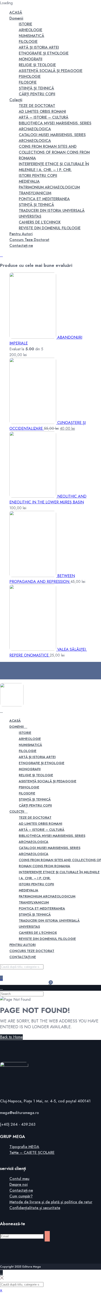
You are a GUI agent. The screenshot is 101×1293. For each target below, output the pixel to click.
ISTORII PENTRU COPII (38, 175)
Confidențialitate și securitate (34, 1207)
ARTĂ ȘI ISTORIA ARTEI (39, 47)
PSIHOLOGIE (30, 76)
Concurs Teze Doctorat (29, 239)
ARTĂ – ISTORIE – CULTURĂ (43, 117)
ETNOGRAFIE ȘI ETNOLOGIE (44, 53)
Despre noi (18, 1184)
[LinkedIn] (10, 676)
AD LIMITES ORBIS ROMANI (42, 111)
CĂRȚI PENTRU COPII (37, 94)
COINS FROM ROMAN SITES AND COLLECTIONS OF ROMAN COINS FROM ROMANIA (54, 152)
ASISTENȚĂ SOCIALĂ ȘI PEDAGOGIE (50, 70)
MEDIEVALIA (29, 181)
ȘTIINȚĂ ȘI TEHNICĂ (36, 88)
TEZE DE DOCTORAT (37, 105)
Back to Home (11, 1037)
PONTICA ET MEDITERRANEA (44, 199)
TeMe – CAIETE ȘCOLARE (31, 1152)
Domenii (16, 18)
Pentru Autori (21, 234)
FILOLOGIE (28, 41)
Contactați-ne (21, 245)
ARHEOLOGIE (30, 30)
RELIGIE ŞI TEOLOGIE (37, 65)
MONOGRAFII (30, 59)
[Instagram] (10, 670)
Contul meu (19, 1178)
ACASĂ (15, 12)
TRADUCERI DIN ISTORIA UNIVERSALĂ (52, 210)
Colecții (15, 100)
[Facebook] (10, 664)
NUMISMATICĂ (31, 35)
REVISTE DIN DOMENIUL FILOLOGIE (50, 228)
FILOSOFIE (28, 82)
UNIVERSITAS (30, 216)
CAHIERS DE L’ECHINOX (40, 222)
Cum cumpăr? (21, 1196)
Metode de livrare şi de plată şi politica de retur (50, 1202)
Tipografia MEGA (24, 1146)
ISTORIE (25, 24)
